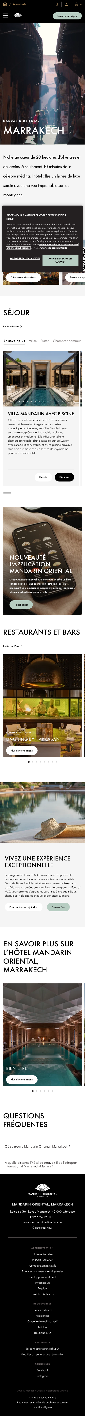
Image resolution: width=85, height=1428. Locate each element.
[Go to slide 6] (39, 401)
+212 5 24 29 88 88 (43, 1217)
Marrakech (19, 4)
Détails (43, 477)
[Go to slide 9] (50, 401)
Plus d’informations (22, 750)
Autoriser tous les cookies (60, 260)
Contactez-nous (42, 1228)
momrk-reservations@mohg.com (42, 1222)
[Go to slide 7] (43, 401)
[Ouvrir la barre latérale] (5, 16)
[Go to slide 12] (62, 401)
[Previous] (11, 379)
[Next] (71, 379)
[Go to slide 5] (35, 401)
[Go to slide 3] (27, 401)
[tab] (14, 341)
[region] (42, 239)
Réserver (64, 477)
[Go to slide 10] (54, 401)
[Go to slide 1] (19, 401)
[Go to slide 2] (23, 401)
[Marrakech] (18, 16)
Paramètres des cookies (25, 258)
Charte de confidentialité (53, 248)
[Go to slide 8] (46, 401)
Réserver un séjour (67, 16)
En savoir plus (11, 326)
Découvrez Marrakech (23, 277)
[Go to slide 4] (31, 401)
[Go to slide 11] (58, 401)
